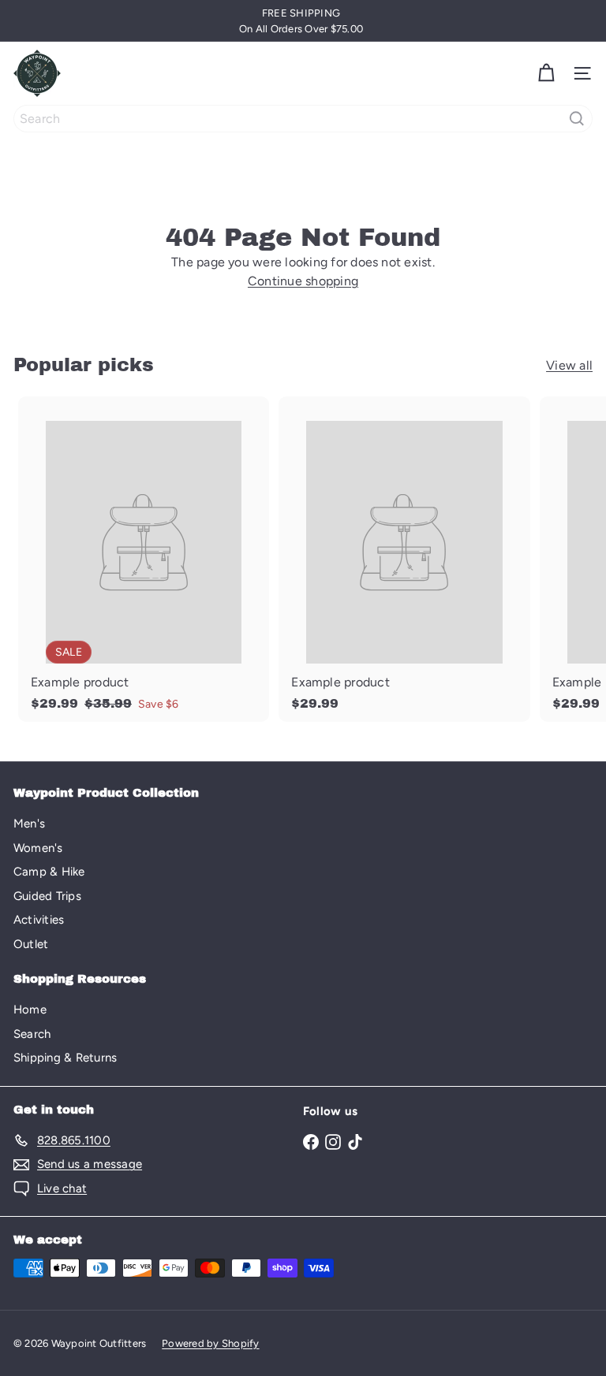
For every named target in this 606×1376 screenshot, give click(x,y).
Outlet (30, 944)
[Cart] (546, 73)
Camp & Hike (49, 872)
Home (30, 1009)
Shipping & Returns (65, 1058)
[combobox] (303, 118)
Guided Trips (47, 896)
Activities (38, 920)
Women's (38, 848)
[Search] (577, 118)
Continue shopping (303, 280)
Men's (29, 823)
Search (31, 1034)
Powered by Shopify (210, 1343)
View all (569, 365)
